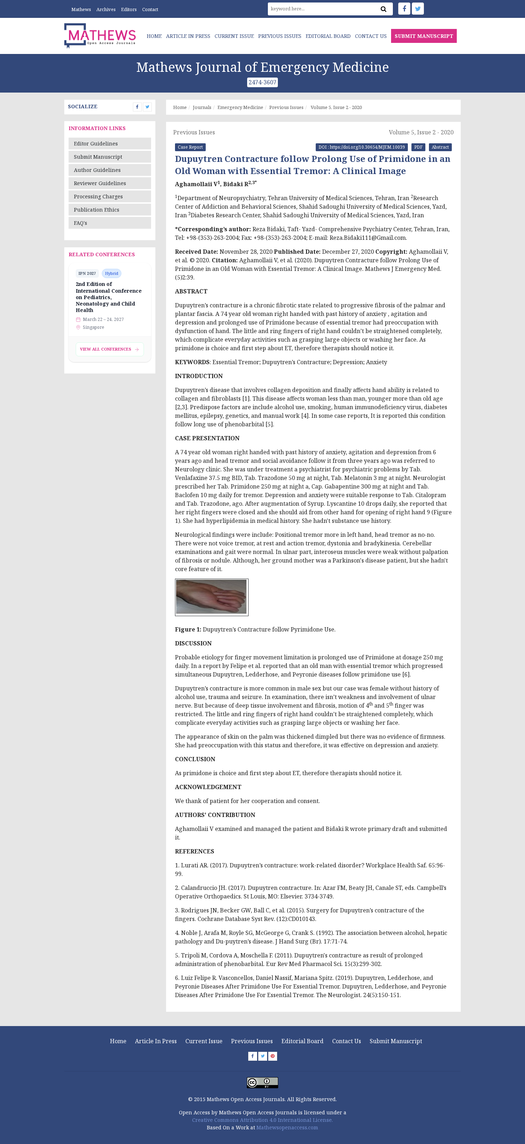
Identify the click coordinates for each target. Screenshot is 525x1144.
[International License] (262, 1082)
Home (154, 36)
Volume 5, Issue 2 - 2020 (336, 107)
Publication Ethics (96, 209)
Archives (106, 9)
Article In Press (188, 36)
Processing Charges (98, 196)
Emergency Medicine (240, 107)
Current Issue (234, 36)
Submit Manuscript (98, 156)
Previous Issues (279, 36)
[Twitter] (418, 9)
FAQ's (80, 222)
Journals (202, 107)
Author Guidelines (97, 170)
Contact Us (371, 36)
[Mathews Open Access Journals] (100, 35)
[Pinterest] (272, 1056)
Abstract (440, 147)
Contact (150, 9)
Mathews (81, 9)
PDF (418, 147)
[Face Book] (404, 9)
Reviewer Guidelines (100, 183)
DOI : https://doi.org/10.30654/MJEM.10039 (362, 147)
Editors (129, 9)
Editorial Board (328, 36)
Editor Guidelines (96, 143)
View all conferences (105, 349)
